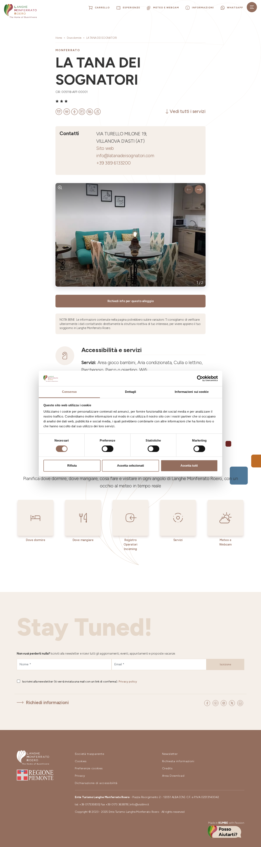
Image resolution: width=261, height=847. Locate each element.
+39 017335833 (89, 804)
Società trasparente (89, 754)
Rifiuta (72, 465)
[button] (188, 189)
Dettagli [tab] (130, 392)
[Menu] (252, 7)
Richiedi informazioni (47, 702)
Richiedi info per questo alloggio (130, 301)
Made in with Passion (226, 823)
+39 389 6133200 (113, 163)
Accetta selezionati (130, 465)
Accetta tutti (189, 465)
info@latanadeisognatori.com (125, 155)
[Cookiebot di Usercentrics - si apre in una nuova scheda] (200, 378)
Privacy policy (127, 681)
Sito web (105, 148)
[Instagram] (224, 703)
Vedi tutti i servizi (188, 111)
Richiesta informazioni (178, 761)
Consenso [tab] (69, 392)
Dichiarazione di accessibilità (96, 783)
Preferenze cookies (89, 768)
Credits (167, 768)
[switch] (107, 448)
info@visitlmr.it (139, 804)
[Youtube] (216, 703)
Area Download (173, 775)
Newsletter (170, 754)
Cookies (81, 761)
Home (58, 37)
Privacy (80, 775)
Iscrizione (225, 664)
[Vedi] (60, 187)
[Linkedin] (240, 703)
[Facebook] (207, 703)
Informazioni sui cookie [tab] (191, 392)
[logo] (20, 11)
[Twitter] (232, 703)
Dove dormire (74, 37)
